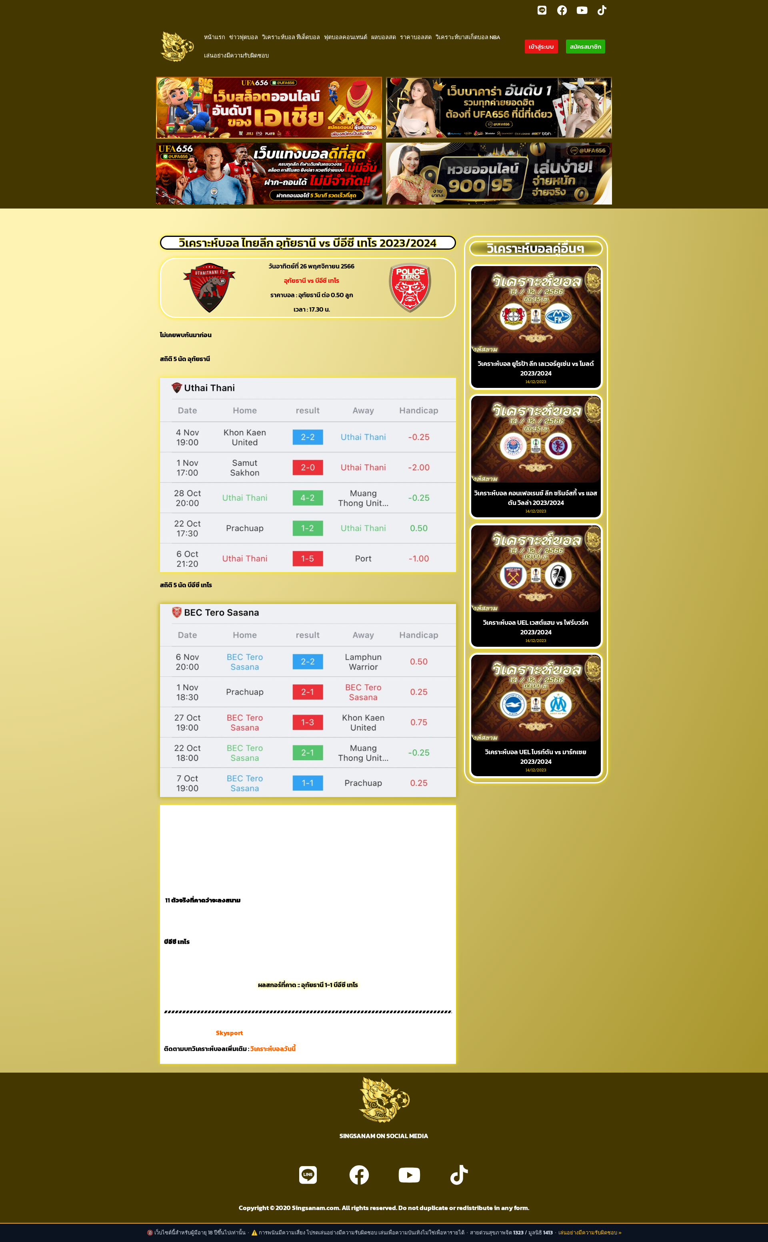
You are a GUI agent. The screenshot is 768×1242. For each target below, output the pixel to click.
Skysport (229, 1032)
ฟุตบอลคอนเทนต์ (345, 37)
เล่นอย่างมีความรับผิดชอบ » (590, 1232)
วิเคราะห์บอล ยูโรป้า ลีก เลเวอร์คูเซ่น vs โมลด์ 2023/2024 (536, 368)
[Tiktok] (602, 10)
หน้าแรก (214, 37)
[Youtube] (582, 10)
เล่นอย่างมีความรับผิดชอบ (236, 55)
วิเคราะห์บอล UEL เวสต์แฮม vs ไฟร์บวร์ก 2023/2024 (535, 627)
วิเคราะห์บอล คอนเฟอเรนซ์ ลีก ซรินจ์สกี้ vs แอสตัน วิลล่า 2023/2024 (535, 497)
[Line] (542, 10)
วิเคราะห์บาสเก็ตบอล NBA (468, 37)
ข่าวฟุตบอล (243, 37)
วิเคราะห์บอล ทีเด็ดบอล (291, 37)
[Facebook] (562, 10)
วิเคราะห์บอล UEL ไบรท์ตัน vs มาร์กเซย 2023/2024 (535, 756)
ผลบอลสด (383, 37)
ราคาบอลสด (416, 37)
